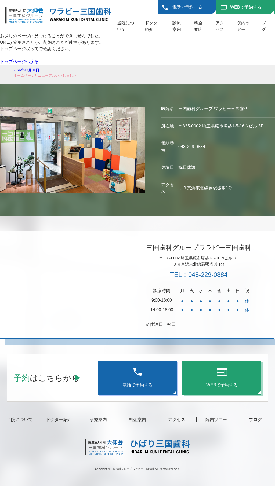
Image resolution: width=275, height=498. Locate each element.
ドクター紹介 (59, 419)
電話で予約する (187, 7)
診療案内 (98, 419)
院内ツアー (216, 419)
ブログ (255, 419)
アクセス (176, 419)
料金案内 (137, 419)
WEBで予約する (246, 7)
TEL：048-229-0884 (198, 274)
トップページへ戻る (19, 61)
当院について (19, 419)
